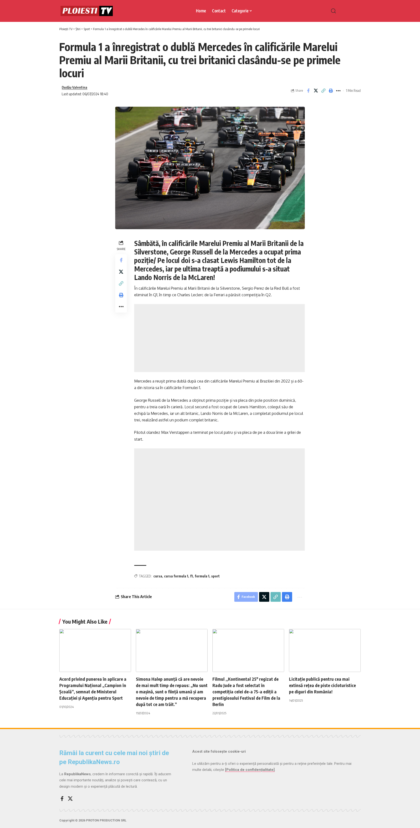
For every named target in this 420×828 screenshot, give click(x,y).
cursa (157, 576)
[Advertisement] (219, 338)
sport (215, 576)
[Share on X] (315, 91)
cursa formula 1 (176, 576)
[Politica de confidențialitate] (250, 769)
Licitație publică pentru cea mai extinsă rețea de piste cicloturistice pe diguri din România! (322, 685)
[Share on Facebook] (308, 91)
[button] (343, 11)
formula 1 (202, 576)
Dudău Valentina (74, 87)
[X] (70, 798)
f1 (191, 576)
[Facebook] (62, 798)
